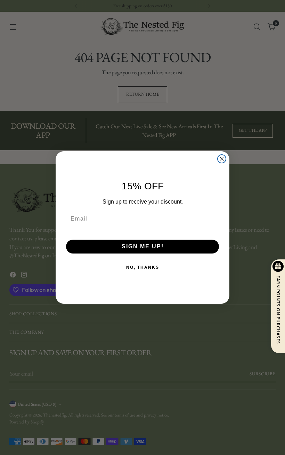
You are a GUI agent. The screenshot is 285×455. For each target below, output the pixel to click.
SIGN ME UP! (143, 246)
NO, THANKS (142, 267)
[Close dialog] (222, 159)
